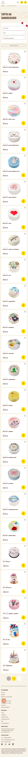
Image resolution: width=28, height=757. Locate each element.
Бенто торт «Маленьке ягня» (10, 457)
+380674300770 (7, 737)
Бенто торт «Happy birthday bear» (11, 145)
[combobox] (14, 28)
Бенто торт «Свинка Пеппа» (9, 535)
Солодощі (3, 715)
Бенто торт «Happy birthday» (10, 197)
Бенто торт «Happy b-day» (9, 119)
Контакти (3, 705)
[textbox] (14, 28)
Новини (3, 694)
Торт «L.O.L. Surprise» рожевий (10, 613)
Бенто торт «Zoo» (7, 275)
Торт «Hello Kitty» (7, 587)
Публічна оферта (5, 707)
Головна (2, 5)
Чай (2, 721)
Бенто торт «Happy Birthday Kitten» (11, 171)
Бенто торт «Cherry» (8, 93)
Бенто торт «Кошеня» (8, 431)
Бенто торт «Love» (7, 223)
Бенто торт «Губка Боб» (8, 353)
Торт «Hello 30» (6, 561)
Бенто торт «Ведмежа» (8, 327)
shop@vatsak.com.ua (9, 739)
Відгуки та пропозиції (6, 696)
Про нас (3, 692)
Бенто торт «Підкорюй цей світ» (10, 509)
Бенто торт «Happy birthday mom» (11, 67)
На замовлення (5, 723)
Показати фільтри (14, 45)
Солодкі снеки (4, 717)
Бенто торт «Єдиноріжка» (9, 301)
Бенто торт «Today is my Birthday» (11, 249)
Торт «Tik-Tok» (6, 639)
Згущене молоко (5, 719)
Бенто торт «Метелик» (8, 483)
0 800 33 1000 (7, 741)
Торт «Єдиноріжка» (8, 665)
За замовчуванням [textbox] (8, 38)
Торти (2, 712)
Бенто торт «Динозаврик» (9, 379)
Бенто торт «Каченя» (8, 405)
